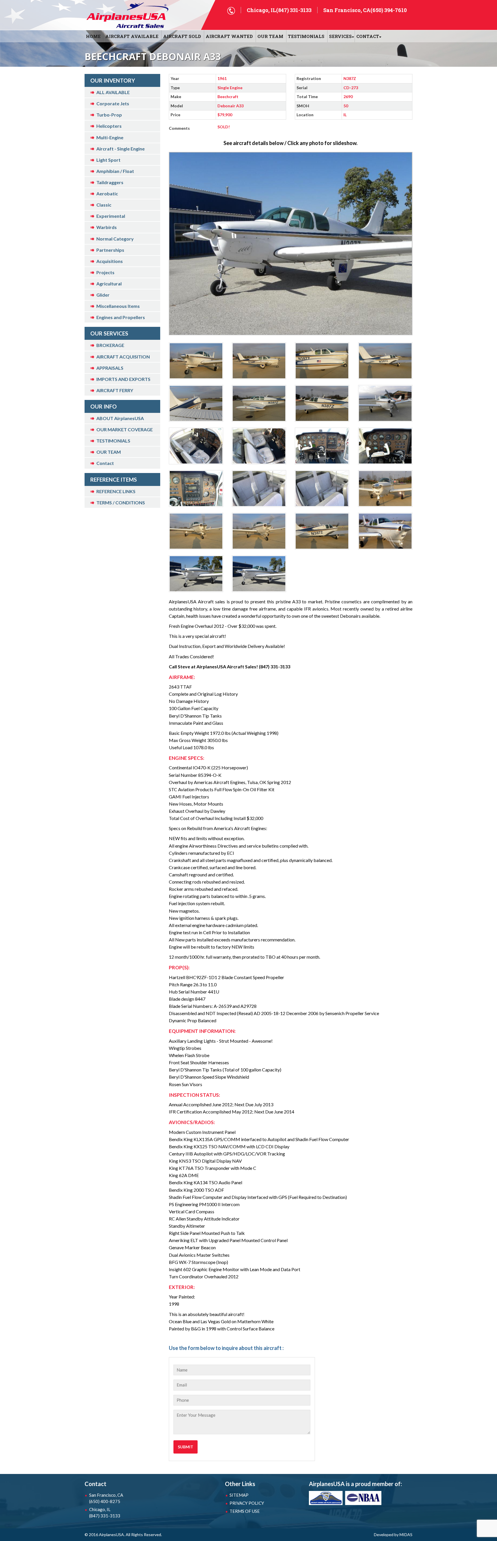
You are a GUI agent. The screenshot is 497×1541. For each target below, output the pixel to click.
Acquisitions (109, 261)
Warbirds (106, 227)
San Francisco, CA (106, 1498)
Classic (103, 204)
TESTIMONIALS (113, 440)
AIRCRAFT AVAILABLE (131, 36)
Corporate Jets (112, 103)
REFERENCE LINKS (115, 491)
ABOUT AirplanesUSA (120, 418)
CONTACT (367, 36)
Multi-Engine (109, 137)
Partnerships (110, 250)
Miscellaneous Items (118, 306)
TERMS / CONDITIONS (120, 502)
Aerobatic (107, 193)
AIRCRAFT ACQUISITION (123, 356)
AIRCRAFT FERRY (114, 390)
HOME (93, 36)
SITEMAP (239, 1495)
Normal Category (115, 238)
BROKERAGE (110, 345)
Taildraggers (109, 182)
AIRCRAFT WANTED (229, 36)
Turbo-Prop (109, 114)
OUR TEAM (270, 36)
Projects (105, 272)
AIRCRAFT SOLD (182, 36)
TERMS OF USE (245, 1511)
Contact (105, 463)
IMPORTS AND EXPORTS (123, 379)
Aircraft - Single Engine (120, 148)
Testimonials (306, 36)
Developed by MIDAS (393, 1534)
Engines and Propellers (120, 317)
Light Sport (108, 160)
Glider (103, 294)
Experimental (110, 216)
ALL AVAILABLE (113, 92)
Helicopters (109, 126)
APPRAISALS (109, 368)
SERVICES (340, 36)
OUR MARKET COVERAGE (124, 429)
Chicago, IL (104, 1512)
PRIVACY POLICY (247, 1503)
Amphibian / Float (115, 171)
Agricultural (109, 283)
